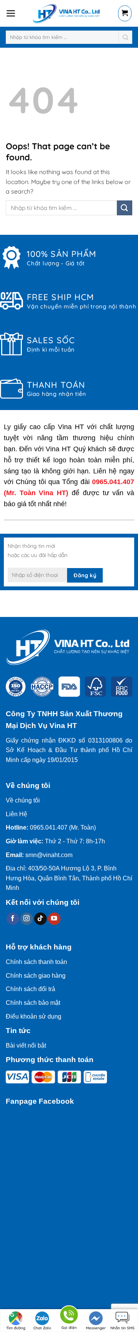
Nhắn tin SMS (122, 1328)
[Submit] (125, 37)
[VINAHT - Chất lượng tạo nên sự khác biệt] (67, 13)
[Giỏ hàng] (124, 13)
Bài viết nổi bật (26, 1045)
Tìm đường (15, 1328)
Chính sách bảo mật (33, 1002)
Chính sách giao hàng (36, 975)
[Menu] (11, 13)
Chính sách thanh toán (36, 962)
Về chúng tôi (23, 800)
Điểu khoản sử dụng (33, 1016)
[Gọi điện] (69, 1316)
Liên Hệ (16, 814)
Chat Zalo (42, 1328)
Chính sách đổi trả (30, 989)
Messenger (96, 1328)
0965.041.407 (113, 482)
